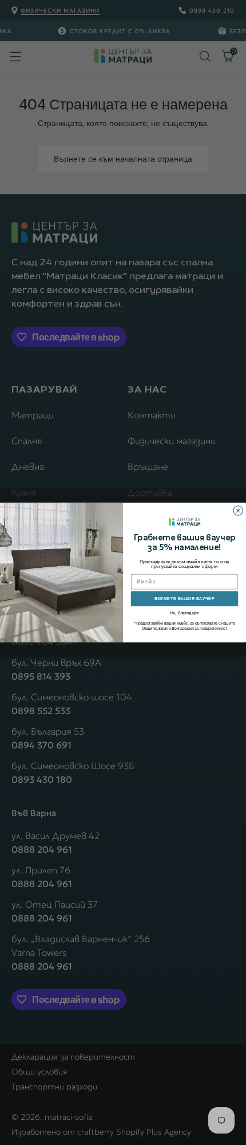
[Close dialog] (238, 511)
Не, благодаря (184, 612)
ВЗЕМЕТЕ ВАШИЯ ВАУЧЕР (184, 598)
